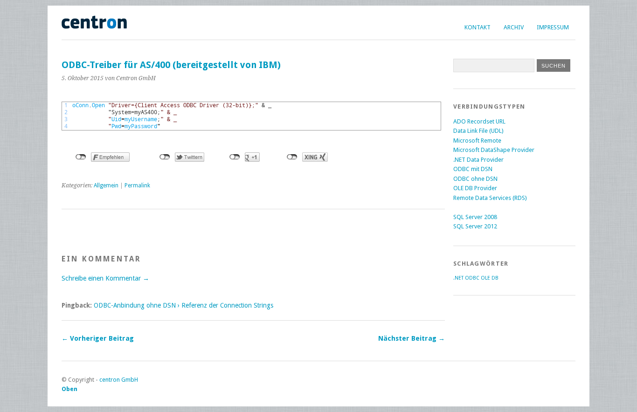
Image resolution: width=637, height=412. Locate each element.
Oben (69, 388)
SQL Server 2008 (475, 216)
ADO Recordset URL (479, 121)
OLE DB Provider (475, 188)
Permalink (137, 185)
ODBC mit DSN (472, 168)
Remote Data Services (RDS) (490, 197)
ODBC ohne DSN (475, 178)
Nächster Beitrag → (411, 338)
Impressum (553, 27)
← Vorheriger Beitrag (98, 338)
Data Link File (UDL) (478, 130)
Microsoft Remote (477, 140)
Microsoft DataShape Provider (493, 149)
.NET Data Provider (478, 159)
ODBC (472, 278)
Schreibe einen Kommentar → (105, 278)
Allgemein (106, 185)
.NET (458, 278)
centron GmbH (118, 379)
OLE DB (490, 278)
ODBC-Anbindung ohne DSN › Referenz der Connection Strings (183, 305)
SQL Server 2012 (475, 226)
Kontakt (477, 27)
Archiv (514, 27)
